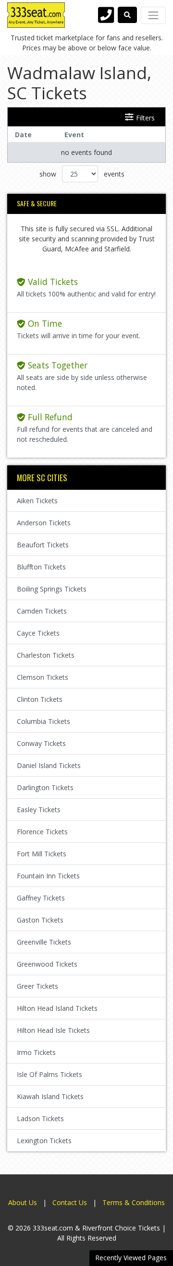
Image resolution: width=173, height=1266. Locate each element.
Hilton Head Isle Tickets (53, 1030)
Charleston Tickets (45, 655)
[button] (127, 15)
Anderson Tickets (44, 522)
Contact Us (69, 1202)
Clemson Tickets (42, 677)
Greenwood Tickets (47, 964)
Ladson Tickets (40, 1118)
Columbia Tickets (43, 721)
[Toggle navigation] (153, 15)
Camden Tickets (42, 610)
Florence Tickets (42, 831)
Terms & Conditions (133, 1202)
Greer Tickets (37, 986)
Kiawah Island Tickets (50, 1096)
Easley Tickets (39, 809)
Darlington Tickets (45, 787)
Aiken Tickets (37, 500)
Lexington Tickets (44, 1140)
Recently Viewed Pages (131, 1257)
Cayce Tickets (38, 633)
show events (81, 173)
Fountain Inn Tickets (48, 875)
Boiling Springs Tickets (51, 588)
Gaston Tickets (40, 919)
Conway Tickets (41, 743)
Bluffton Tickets (41, 566)
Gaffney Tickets (41, 897)
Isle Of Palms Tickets (49, 1074)
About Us (22, 1202)
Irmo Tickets (36, 1052)
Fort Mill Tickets (41, 853)
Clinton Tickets (39, 699)
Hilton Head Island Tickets (57, 1008)
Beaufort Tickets (43, 544)
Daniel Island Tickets (49, 765)
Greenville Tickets (44, 942)
